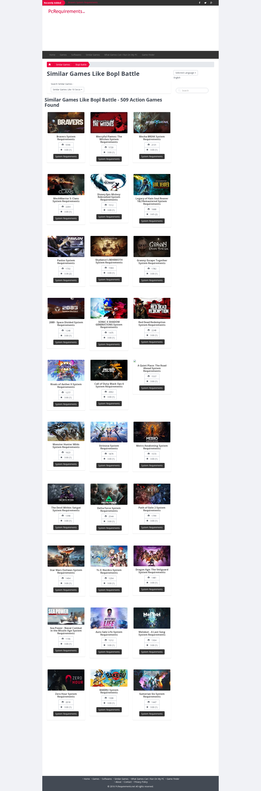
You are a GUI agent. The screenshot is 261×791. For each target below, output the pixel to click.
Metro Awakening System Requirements (152, 447)
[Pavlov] (66, 246)
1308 (110, 698)
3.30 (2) (67, 273)
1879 (110, 453)
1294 (110, 578)
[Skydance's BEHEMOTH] (108, 246)
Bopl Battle (81, 64)
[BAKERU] (108, 677)
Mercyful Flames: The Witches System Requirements (109, 139)
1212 (110, 640)
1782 (153, 268)
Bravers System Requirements (83, 2)
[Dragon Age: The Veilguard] (152, 556)
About (118, 781)
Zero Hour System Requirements (66, 695)
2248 (153, 330)
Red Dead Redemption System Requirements (152, 324)
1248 (67, 330)
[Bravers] (66, 122)
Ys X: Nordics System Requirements (109, 571)
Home (52, 54)
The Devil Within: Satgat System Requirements (66, 509)
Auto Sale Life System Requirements (109, 633)
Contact (128, 781)
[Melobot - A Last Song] (152, 618)
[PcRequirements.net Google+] (211, 3)
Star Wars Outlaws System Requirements (66, 571)
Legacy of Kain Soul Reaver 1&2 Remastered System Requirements (152, 201)
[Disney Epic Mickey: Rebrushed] (108, 182)
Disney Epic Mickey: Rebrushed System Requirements (109, 197)
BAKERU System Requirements (109, 691)
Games (63, 54)
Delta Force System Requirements (109, 509)
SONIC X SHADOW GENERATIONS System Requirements (109, 324)
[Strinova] (108, 432)
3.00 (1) (67, 149)
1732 (67, 268)
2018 (67, 702)
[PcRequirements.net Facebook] (199, 3)
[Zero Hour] (66, 680)
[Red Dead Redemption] (152, 308)
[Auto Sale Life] (108, 618)
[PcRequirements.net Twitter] (205, 3)
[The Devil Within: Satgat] (66, 494)
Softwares (76, 54)
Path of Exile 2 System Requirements (152, 509)
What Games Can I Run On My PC (120, 54)
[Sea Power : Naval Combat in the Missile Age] (66, 616)
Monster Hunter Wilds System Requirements (66, 446)
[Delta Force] (108, 494)
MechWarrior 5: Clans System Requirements (66, 200)
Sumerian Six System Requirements (152, 695)
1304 (153, 640)
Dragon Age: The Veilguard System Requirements (152, 571)
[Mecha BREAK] (152, 122)
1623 (67, 452)
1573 (153, 453)
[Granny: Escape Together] (152, 246)
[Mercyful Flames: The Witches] (108, 122)
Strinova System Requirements (109, 447)
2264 (67, 206)
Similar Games (93, 54)
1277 (67, 392)
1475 (110, 332)
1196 (67, 638)
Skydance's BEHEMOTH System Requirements (109, 261)
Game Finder (148, 54)
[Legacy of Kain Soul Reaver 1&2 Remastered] (152, 184)
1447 (153, 702)
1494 (67, 578)
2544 (110, 516)
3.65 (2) (153, 214)
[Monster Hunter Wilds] (66, 431)
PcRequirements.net (125, 786)
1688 (153, 209)
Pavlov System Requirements (66, 262)
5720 (110, 147)
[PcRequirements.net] (67, 11)
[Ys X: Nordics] (108, 556)
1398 (67, 515)
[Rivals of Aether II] (66, 370)
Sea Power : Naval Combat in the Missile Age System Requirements (66, 630)
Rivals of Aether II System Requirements (66, 386)
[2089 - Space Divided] (66, 308)
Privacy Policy (141, 781)
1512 (110, 205)
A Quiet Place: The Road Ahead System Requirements (152, 368)
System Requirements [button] (66, 156)
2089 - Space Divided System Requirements (66, 324)
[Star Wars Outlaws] (66, 556)
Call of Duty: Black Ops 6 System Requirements (109, 385)
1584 (110, 267)
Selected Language (185, 72)
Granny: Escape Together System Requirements (152, 262)
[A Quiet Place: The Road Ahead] (152, 361)
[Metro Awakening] (152, 432)
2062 (110, 391)
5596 (67, 144)
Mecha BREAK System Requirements (152, 138)
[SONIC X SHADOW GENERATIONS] (108, 308)
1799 (153, 515)
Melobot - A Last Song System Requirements (152, 633)
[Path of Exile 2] (152, 494)
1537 (153, 376)
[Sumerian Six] (152, 680)
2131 (153, 144)
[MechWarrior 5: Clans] (66, 184)
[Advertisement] (151, 28)
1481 (153, 577)
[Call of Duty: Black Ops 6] (108, 370)
